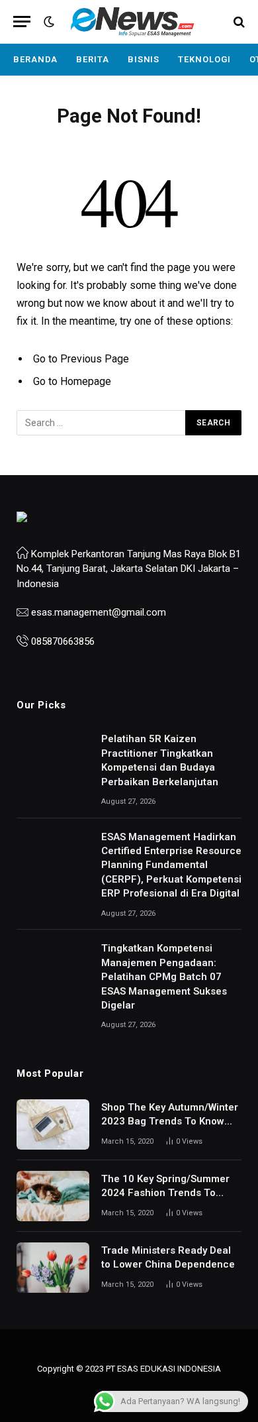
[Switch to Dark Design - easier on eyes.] (47, 22)
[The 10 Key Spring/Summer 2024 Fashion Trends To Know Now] (53, 1196)
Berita (92, 59)
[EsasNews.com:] (133, 21)
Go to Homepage (72, 381)
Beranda (35, 59)
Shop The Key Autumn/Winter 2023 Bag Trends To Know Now (169, 1121)
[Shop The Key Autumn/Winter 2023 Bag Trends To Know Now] (53, 1124)
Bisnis (143, 59)
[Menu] (21, 21)
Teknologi (204, 59)
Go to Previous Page (81, 359)
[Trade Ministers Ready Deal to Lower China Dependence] (53, 1267)
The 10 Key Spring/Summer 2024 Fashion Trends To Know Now (165, 1193)
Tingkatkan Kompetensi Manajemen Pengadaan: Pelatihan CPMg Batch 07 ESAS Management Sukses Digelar (164, 976)
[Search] (238, 21)
